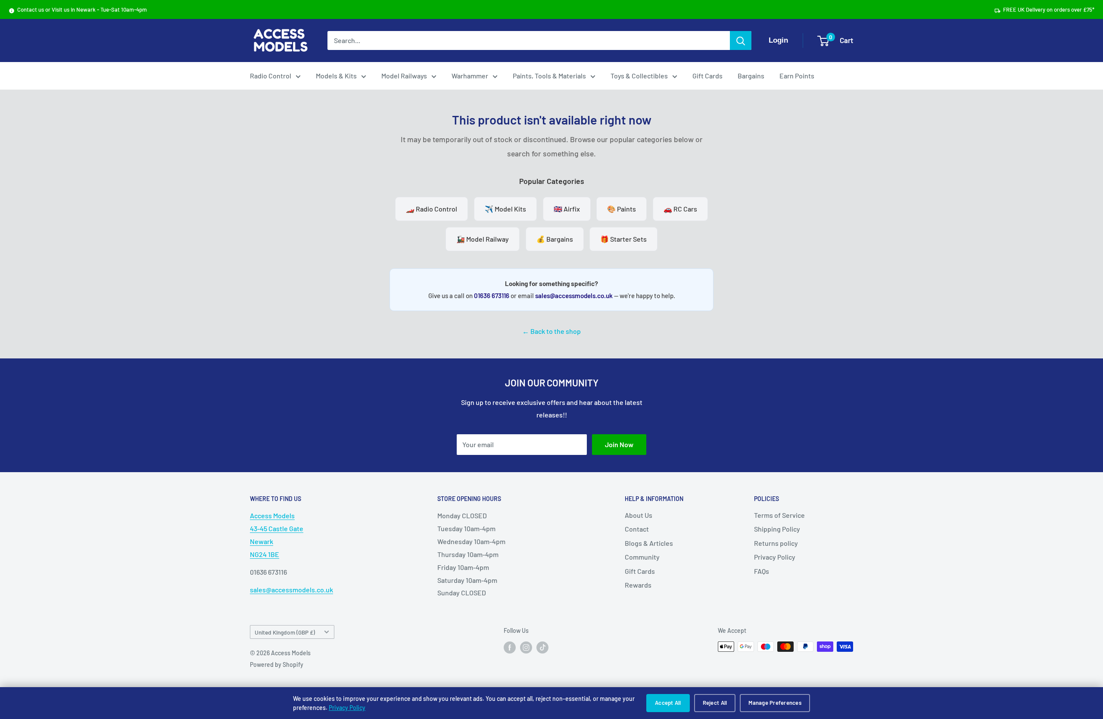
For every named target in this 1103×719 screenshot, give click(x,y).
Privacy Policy (347, 707)
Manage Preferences (774, 702)
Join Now (619, 444)
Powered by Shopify (276, 664)
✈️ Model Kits (505, 209)
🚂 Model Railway (482, 239)
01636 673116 (491, 295)
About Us (638, 515)
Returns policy (776, 543)
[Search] (740, 40)
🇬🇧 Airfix (567, 209)
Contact (637, 529)
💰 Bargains (554, 239)
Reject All (715, 702)
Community (642, 557)
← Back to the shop (551, 331)
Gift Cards (707, 76)
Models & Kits (336, 76)
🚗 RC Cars (680, 209)
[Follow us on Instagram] (526, 647)
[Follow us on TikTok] (542, 647)
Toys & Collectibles (639, 76)
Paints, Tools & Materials (549, 76)
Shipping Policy (777, 529)
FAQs (761, 571)
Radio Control (270, 76)
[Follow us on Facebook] (510, 647)
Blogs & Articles (649, 543)
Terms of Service (779, 515)
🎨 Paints (621, 209)
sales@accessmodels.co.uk (574, 295)
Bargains (751, 76)
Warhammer (470, 76)
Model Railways (404, 76)
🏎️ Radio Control (431, 209)
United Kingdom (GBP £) (285, 632)
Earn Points (796, 76)
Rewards (638, 585)
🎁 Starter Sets (623, 239)
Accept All (668, 702)
